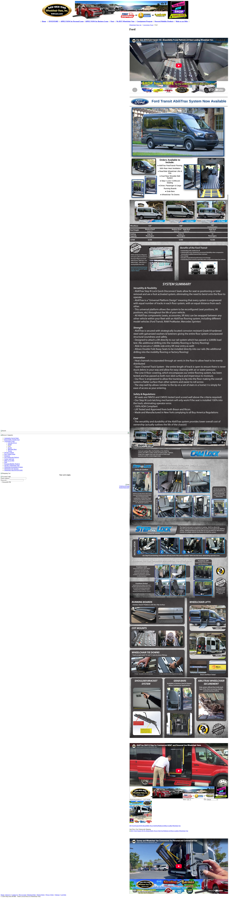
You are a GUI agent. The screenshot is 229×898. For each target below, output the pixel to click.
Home (44, 21)
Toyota (10, 451)
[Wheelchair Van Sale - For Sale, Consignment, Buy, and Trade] (114, 10)
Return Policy (41, 895)
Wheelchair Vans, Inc (135, 25)
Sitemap (57, 895)
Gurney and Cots (9, 459)
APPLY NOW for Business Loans (96, 21)
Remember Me (7, 482)
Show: (185, 799)
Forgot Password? (124, 487)
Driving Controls (9, 452)
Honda (10, 448)
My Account (22, 895)
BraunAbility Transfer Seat (12, 439)
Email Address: (5, 478)
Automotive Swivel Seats (11, 438)
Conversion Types (9, 441)
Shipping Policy (31, 895)
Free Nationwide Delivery (11, 457)
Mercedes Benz (12, 449)
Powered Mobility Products (164, 21)
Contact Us (15, 895)
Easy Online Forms (9, 454)
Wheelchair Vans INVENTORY (13, 470)
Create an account (124, 486)
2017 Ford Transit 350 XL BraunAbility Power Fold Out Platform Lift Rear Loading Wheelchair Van (155, 825)
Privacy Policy (50, 895)
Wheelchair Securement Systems (13, 467)
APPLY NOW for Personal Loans (72, 21)
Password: (4, 480)
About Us (8, 895)
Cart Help (63, 895)
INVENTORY (53, 21)
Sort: (205, 799)
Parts (5, 462)
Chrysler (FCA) (12, 443)
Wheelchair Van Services (11, 468)
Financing (7, 456)
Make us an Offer (182, 21)
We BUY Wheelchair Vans (12, 465)
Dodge (10, 444)
